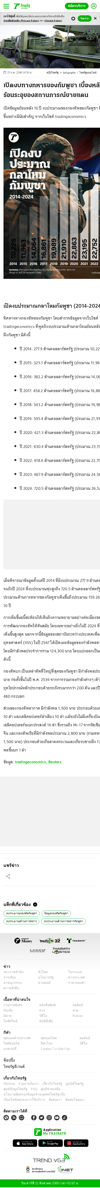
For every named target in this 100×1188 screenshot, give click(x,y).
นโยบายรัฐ (44, 978)
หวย (73, 1011)
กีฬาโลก (42, 1044)
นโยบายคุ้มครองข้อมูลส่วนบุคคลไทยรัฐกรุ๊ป (30, 1095)
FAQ (31, 1089)
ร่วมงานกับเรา (27, 1084)
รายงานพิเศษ (12, 1005)
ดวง (41, 1011)
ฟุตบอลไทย (44, 1038)
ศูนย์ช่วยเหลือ (46, 1089)
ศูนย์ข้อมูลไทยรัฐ (14, 1089)
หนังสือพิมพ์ (45, 1005)
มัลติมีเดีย (44, 1021)
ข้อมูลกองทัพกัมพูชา (53, 913)
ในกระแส (73, 972)
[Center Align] (95, 18)
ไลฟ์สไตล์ (9, 1021)
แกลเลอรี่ (9, 1049)
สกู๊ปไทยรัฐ (54, 72)
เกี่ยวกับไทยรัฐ (49, 1084)
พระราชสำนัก (11, 972)
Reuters (55, 761)
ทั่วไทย (41, 972)
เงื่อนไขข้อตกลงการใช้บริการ (21, 1100)
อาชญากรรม (11, 983)
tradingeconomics (30, 761)
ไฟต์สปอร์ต (10, 1044)
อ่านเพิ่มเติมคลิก (21, 21)
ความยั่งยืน (10, 988)
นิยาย (7, 1016)
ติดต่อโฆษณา (67, 1100)
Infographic (71, 72)
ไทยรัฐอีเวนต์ (12, 1067)
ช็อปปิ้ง (8, 1060)
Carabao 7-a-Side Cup (53, 1049)
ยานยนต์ (42, 983)
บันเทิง (7, 1011)
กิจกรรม (8, 1084)
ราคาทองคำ (75, 983)
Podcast (77, 1016)
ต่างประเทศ (75, 978)
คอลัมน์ (75, 1005)
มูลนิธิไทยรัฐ (69, 1084)
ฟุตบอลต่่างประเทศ (15, 1038)
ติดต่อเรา (49, 1100)
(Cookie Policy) (53, 21)
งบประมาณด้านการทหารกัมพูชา (60, 921)
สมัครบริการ (78, 6)
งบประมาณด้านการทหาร (20, 921)
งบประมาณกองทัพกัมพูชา (20, 913)
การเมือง (9, 978)
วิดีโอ (41, 1016)
